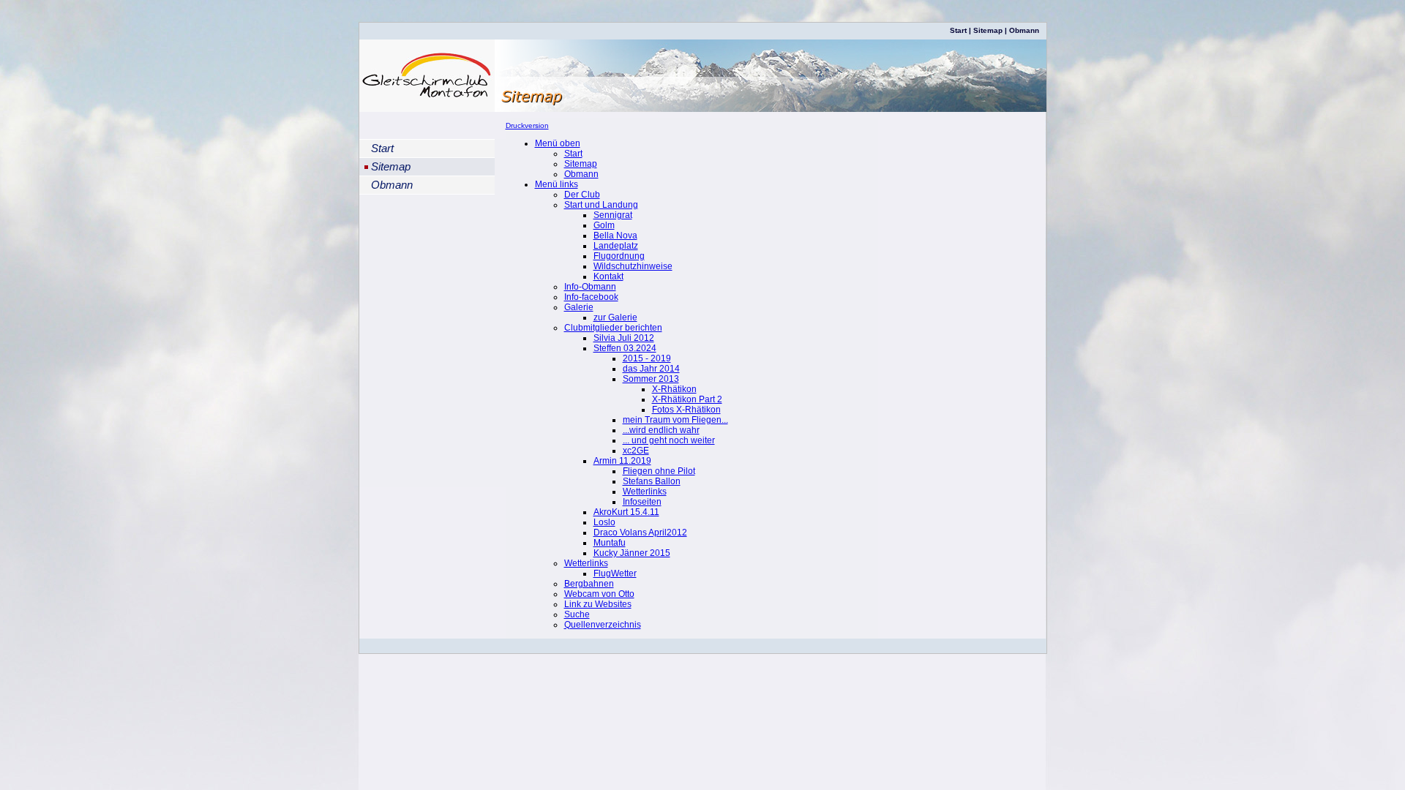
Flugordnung (619, 256)
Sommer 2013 (651, 379)
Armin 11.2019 (622, 461)
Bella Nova (615, 235)
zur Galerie (615, 317)
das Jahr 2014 (651, 369)
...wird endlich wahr (661, 430)
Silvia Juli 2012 (623, 338)
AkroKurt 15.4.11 (626, 512)
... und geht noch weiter (669, 440)
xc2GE (636, 450)
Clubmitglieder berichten (613, 328)
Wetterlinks (645, 491)
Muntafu (609, 543)
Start (958, 30)
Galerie (578, 307)
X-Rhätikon (674, 389)
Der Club (582, 194)
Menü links (556, 184)
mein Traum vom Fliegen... (675, 420)
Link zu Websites (598, 604)
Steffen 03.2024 (624, 348)
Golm (604, 225)
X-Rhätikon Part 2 (687, 399)
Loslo (604, 522)
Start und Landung (601, 205)
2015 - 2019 (647, 358)
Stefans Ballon (652, 481)
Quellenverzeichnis (602, 625)
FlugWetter (615, 573)
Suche (577, 614)
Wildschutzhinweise (632, 266)
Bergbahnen (589, 584)
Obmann (1024, 30)
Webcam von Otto (599, 594)
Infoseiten (642, 502)
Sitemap (988, 30)
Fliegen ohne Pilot (659, 471)
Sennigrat (612, 215)
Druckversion (527, 125)
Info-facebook (591, 297)
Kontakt (608, 276)
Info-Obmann (590, 287)
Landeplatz (615, 246)
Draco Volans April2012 (640, 532)
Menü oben (557, 143)
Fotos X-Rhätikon (686, 410)
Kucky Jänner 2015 (631, 553)
